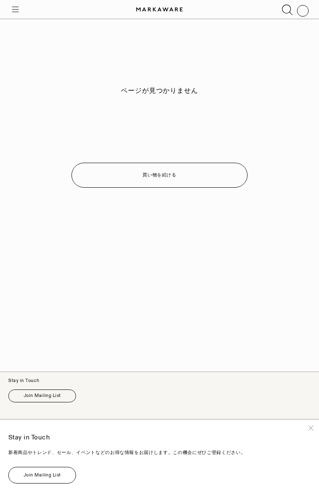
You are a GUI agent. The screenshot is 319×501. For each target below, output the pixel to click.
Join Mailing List (42, 396)
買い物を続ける (159, 175)
